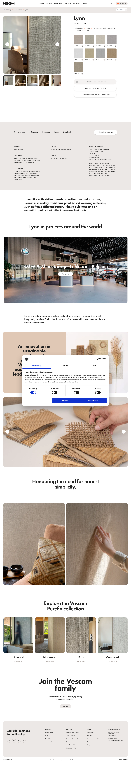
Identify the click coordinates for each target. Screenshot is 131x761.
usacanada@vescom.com (115, 740)
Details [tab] (65, 365)
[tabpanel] (65, 163)
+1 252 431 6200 (112, 738)
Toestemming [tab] (36, 366)
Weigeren (65, 400)
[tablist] (42, 132)
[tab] (33, 132)
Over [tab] (94, 365)
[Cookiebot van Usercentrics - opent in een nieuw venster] (98, 359)
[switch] (54, 392)
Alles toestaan (93, 400)
